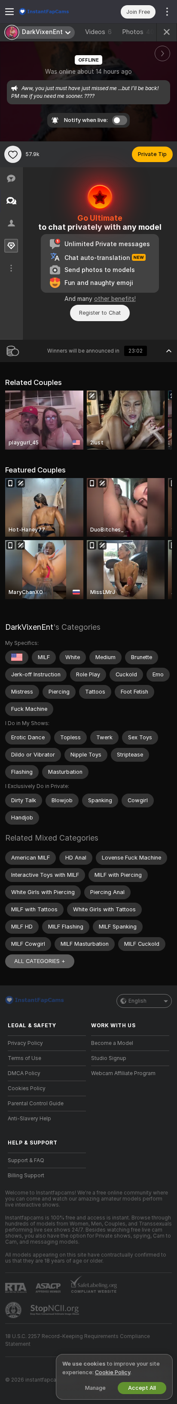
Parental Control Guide (36, 1104)
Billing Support (26, 1176)
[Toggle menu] (9, 11)
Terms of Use (24, 1058)
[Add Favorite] (12, 154)
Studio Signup (108, 1058)
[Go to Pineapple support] (14, 1310)
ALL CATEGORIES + (39, 961)
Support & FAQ (26, 1160)
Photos (138, 32)
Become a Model (112, 1043)
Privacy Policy (25, 1043)
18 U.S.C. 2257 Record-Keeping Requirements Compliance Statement (77, 1340)
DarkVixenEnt (29, 627)
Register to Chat (100, 313)
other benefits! (115, 298)
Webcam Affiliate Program (123, 1073)
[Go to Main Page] (53, 12)
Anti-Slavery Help (29, 1119)
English (137, 1001)
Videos (98, 32)
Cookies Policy (27, 1088)
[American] (16, 657)
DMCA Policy (24, 1073)
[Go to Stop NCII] (55, 1310)
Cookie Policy (112, 1372)
